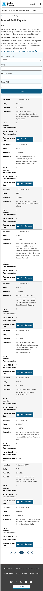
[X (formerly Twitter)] (21, 582)
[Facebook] (12, 582)
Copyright (29, 569)
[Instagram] (16, 582)
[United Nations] (8, 4)
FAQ (37, 569)
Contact (19, 569)
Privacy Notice (21, 574)
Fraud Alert (8, 574)
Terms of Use (34, 574)
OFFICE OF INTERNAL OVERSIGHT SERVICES (20, 10)
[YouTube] (26, 582)
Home (3, 16)
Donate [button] (23, 587)
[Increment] (40, 59)
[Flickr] (31, 582)
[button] (24, 139)
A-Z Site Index (7, 569)
